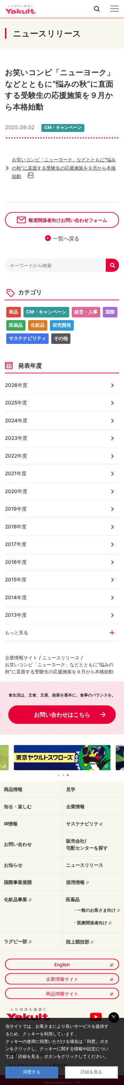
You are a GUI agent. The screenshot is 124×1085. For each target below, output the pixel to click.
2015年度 (15, 579)
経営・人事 (86, 311)
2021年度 (15, 473)
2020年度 (16, 491)
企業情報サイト (21, 657)
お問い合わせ (18, 844)
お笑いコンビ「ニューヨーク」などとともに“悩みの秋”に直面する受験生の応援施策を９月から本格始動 (64, 168)
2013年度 (16, 615)
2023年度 (16, 438)
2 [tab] (63, 775)
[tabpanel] (62, 757)
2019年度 (16, 509)
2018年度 (15, 526)
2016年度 (16, 562)
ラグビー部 (15, 941)
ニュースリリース (60, 657)
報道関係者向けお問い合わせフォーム (67, 220)
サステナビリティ (27, 338)
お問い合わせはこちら (62, 714)
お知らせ (13, 865)
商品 (13, 311)
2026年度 (16, 385)
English (62, 964)
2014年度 (16, 597)
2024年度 (16, 420)
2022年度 (16, 456)
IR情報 (11, 823)
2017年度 (15, 544)
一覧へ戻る (66, 238)
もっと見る (16, 632)
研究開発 (62, 325)
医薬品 (16, 325)
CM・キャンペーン (46, 311)
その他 (61, 338)
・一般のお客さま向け (94, 910)
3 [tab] (67, 775)
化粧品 (38, 325)
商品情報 (13, 789)
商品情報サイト (62, 993)
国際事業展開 (18, 882)
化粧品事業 (15, 899)
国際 (110, 311)
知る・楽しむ (18, 806)
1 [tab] (58, 775)
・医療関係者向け (90, 922)
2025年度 (16, 402)
